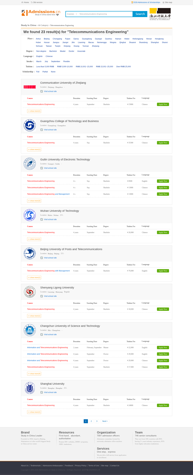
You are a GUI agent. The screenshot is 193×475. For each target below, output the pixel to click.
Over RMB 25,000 (123, 67)
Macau (91, 42)
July (46, 61)
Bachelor (53, 51)
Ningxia (113, 42)
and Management (48, 194)
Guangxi (98, 39)
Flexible (66, 61)
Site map (168, 2)
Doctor (71, 51)
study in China (57, 470)
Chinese (49, 56)
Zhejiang (95, 46)
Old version (38, 2)
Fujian (67, 39)
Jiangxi (65, 42)
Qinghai (122, 42)
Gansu (76, 39)
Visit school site (50, 91)
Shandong (143, 42)
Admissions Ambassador (53, 466)
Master (63, 51)
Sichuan (39, 46)
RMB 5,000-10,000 (65, 67)
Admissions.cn (45, 470)
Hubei (38, 42)
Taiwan (49, 46)
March (38, 61)
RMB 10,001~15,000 (84, 67)
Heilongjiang (138, 39)
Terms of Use (93, 466)
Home (26, 2)
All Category (43, 25)
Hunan (47, 42)
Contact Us (114, 466)
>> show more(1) (34, 111)
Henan (149, 39)
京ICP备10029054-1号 (91, 470)
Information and (47, 347)
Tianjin (57, 46)
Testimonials (35, 466)
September (55, 61)
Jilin (73, 42)
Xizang (76, 46)
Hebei (126, 39)
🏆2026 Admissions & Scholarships (145, 2)
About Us (24, 466)
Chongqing (57, 39)
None (53, 72)
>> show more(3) (34, 201)
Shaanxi (132, 42)
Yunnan (85, 46)
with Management (48, 271)
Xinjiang (67, 46)
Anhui (38, 39)
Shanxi (165, 42)
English (39, 56)
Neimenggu (102, 42)
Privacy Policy (80, 466)
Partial (45, 72)
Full (37, 72)
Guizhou (108, 39)
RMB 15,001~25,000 (104, 67)
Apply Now (163, 104)
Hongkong (159, 39)
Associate (81, 51)
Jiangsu (56, 42)
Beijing (47, 39)
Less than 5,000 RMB (45, 67)
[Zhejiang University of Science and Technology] (160, 9)
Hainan (118, 39)
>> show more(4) (34, 374)
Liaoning (81, 42)
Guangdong (87, 39)
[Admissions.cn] (41, 13)
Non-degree (41, 51)
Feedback (69, 466)
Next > (105, 421)
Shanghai (155, 42)
